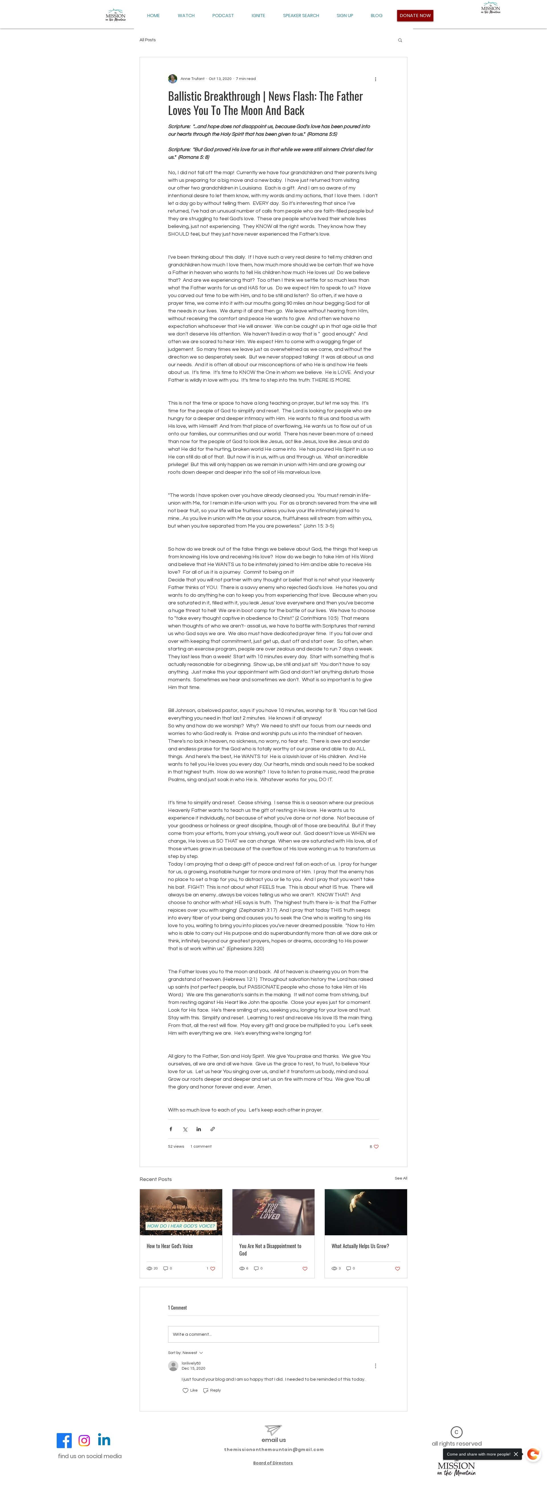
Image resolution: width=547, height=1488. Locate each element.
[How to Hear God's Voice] (181, 1212)
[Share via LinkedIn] (198, 1129)
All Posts (148, 40)
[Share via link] (212, 1129)
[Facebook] (64, 1440)
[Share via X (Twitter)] (184, 1129)
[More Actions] (375, 1366)
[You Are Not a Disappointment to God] (273, 1212)
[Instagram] (84, 1440)
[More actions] (375, 78)
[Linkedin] (104, 1440)
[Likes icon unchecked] (185, 1390)
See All (401, 1178)
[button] (400, 40)
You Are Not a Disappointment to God (270, 1249)
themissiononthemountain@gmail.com (274, 1449)
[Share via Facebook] (171, 1129)
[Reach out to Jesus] (366, 1212)
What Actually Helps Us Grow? (360, 1246)
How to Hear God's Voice (170, 1246)
